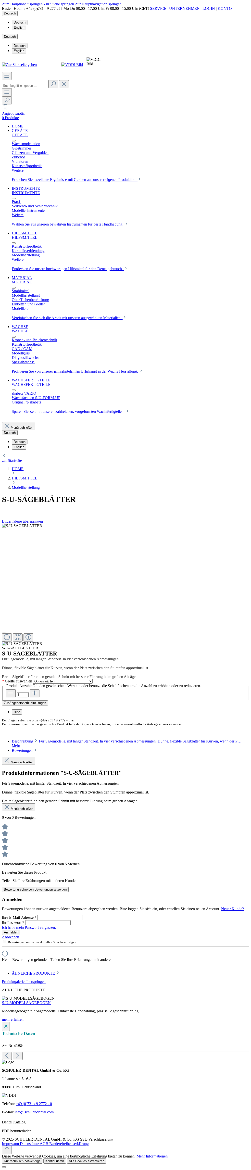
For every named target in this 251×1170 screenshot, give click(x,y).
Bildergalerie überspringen (22, 521)
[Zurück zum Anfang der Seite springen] (7, 1150)
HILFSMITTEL (24, 237)
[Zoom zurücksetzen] (18, 637)
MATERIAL (22, 282)
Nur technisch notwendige (22, 1161)
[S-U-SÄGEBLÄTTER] (22, 526)
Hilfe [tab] (17, 712)
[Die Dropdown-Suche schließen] (64, 84)
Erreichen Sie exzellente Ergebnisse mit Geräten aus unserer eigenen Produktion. (75, 179)
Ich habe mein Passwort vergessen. (29, 927)
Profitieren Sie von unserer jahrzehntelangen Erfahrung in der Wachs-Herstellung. (75, 371)
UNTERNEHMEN (184, 8)
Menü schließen (22, 427)
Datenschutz (30, 1144)
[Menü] (7, 76)
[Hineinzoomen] (28, 637)
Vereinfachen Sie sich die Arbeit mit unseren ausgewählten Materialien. (67, 318)
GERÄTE (20, 135)
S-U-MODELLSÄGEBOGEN (26, 1003)
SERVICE (158, 8)
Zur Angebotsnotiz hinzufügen (25, 703)
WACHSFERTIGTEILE (31, 384)
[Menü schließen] (14, 140)
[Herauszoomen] (7, 637)
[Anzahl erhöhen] (34, 693)
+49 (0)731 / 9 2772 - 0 (34, 1104)
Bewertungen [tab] (23, 750)
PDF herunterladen (16, 1131)
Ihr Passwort (13, 922)
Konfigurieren (54, 1161)
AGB (44, 1144)
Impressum (11, 1144)
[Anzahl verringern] (11, 693)
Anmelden (11, 932)
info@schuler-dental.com (34, 1112)
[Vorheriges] (7, 1056)
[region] (125, 585)
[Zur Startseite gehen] (19, 65)
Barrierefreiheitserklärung (69, 1144)
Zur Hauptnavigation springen (98, 4)
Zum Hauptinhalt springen (23, 4)
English (19, 27)
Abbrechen (10, 937)
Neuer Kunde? (232, 909)
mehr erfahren (13, 1019)
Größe (17, 681)
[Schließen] (4, 632)
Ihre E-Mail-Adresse (19, 917)
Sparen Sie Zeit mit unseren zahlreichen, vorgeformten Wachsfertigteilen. (69, 411)
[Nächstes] (18, 1056)
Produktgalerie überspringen (24, 982)
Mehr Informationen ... (154, 1156)
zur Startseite (12, 460)
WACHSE (20, 331)
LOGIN (208, 8)
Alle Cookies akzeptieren (86, 1161)
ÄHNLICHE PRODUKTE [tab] (34, 973)
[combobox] (24, 85)
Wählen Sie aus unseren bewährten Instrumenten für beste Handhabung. (68, 224)
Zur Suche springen (59, 4)
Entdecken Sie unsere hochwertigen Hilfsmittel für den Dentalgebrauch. (68, 269)
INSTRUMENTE (26, 193)
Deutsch (19, 22)
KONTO (225, 8)
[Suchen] (53, 84)
